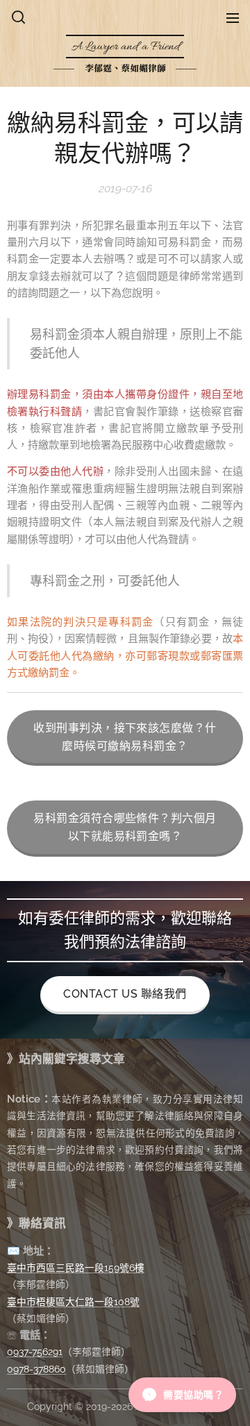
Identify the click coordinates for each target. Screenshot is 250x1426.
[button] (18, 17)
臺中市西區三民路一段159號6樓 (75, 1267)
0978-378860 (36, 1369)
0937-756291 (34, 1351)
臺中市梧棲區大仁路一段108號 (73, 1301)
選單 (233, 17)
